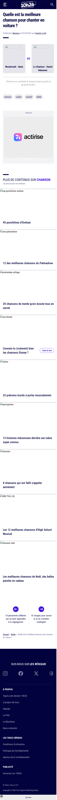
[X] (36, 673)
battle (39, 97)
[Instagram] (5, 673)
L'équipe (6, 708)
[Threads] (51, 673)
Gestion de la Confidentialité (16, 757)
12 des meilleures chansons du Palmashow (28, 263)
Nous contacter (10, 728)
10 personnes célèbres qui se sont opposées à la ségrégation (15, 619)
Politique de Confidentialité (15, 750)
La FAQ (6, 715)
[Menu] (5, 4)
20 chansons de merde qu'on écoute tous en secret (28, 306)
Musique (16, 33)
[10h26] (28, 4)
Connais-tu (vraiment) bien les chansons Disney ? (18, 350)
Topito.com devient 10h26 (15, 695)
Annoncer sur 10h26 (12, 773)
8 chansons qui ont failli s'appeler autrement (22, 485)
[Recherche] (52, 4)
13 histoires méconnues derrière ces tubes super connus (27, 440)
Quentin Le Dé (40, 33)
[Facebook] (20, 673)
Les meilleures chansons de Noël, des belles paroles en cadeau (28, 578)
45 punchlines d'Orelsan (17, 222)
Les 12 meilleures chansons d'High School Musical (27, 532)
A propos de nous (11, 702)
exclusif (29, 97)
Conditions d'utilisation (14, 744)
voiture (18, 97)
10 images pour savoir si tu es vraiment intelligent (41, 619)
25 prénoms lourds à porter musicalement (27, 395)
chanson (7, 97)
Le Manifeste (9, 721)
